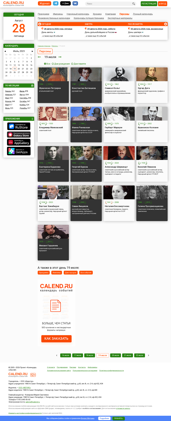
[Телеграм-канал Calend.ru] (55, 3)
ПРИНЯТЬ (118, 418)
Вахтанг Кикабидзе (49, 206)
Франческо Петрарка (50, 88)
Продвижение (62, 367)
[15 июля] (56, 355)
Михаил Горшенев (48, 245)
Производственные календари (54, 18)
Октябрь (23, 101)
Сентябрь (24, 98)
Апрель (8, 101)
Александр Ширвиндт (116, 167)
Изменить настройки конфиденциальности (25, 413)
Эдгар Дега (144, 88)
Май (7, 105)
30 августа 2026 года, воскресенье (147, 29)
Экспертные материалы (120, 18)
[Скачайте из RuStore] (18, 126)
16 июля (65, 355)
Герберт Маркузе (113, 127)
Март (7, 98)
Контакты (82, 367)
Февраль (9, 95)
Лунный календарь (143, 14)
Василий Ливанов (147, 167)
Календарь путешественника (89, 18)
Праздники (43, 14)
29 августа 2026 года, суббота (101, 29)
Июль (22, 91)
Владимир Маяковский (51, 127)
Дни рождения (62, 63)
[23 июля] (148, 355)
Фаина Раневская (81, 127)
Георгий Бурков (80, 167)
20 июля (115, 355)
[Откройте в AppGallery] (18, 142)
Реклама (73, 367)
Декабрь (23, 108)
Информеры (92, 367)
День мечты (47, 32)
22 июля (139, 355)
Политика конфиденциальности (111, 370)
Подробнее (104, 418)
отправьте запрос (123, 408)
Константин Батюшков (84, 88)
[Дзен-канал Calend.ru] (65, 3)
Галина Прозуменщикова (150, 206)
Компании (110, 14)
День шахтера (134, 32)
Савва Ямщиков (80, 206)
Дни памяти (80, 63)
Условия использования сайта (59, 370)
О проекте (51, 367)
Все (48, 63)
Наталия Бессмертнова (117, 206)
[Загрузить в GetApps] (18, 151)
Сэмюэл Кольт (112, 88)
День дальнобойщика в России (99, 32)
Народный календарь (78, 14)
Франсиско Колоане (148, 127)
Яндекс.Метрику (87, 418)
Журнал (45, 3)
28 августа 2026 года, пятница (58, 29)
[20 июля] (59, 57)
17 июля (77, 355)
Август (22, 95)
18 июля (89, 355)
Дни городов (70, 273)
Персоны (124, 14)
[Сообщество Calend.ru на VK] (75, 3)
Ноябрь (23, 105)
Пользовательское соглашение (85, 370)
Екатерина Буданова (49, 167)
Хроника (97, 14)
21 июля (127, 355)
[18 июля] (39, 57)
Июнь (7, 108)
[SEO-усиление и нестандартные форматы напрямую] (56, 346)
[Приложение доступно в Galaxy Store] (18, 134)
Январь (8, 91)
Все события (86, 273)
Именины (58, 14)
